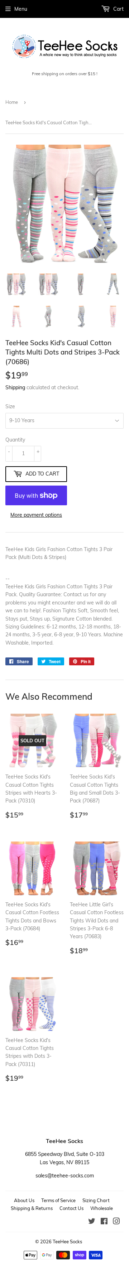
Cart (118, 9)
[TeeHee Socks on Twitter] (91, 1222)
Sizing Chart (96, 1200)
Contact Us (71, 1208)
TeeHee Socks (67, 1241)
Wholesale (101, 1208)
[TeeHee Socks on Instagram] (116, 1222)
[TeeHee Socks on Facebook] (104, 1222)
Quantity (15, 440)
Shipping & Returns (32, 1208)
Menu (20, 9)
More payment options (36, 515)
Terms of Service (58, 1200)
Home (11, 102)
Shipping (15, 387)
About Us (24, 1200)
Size (10, 406)
